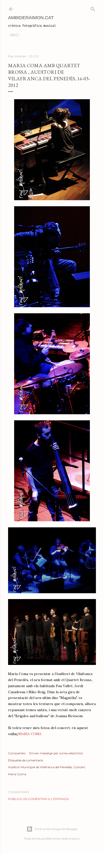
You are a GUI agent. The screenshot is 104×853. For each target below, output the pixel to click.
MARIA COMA (30, 734)
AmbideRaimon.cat (31, 17)
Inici (14, 35)
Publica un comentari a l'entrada (38, 799)
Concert (79, 767)
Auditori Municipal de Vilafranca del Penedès (40, 767)
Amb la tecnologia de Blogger (56, 829)
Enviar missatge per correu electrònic (56, 753)
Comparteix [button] (16, 753)
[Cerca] (93, 8)
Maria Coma (17, 774)
